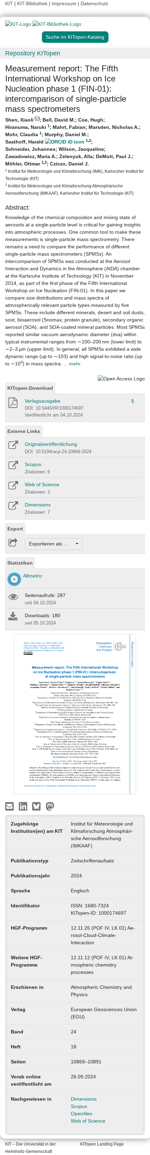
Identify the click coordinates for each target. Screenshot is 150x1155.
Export (15, 529)
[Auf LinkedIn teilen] (23, 806)
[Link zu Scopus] (12, 467)
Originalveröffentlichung (51, 444)
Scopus (33, 464)
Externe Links (23, 431)
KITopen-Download (30, 388)
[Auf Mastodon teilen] (50, 806)
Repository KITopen (32, 53)
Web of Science (42, 484)
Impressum (64, 3)
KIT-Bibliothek (33, 3)
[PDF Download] (12, 405)
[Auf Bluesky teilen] (38, 806)
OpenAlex (81, 1113)
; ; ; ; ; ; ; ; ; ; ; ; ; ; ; (74, 156)
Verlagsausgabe (42, 401)
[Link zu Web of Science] (12, 487)
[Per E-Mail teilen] (10, 806)
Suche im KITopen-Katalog (75, 37)
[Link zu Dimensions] (12, 508)
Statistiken (20, 563)
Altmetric (32, 576)
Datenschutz (94, 3)
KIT (9, 3)
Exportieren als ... (52, 544)
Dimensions (38, 504)
